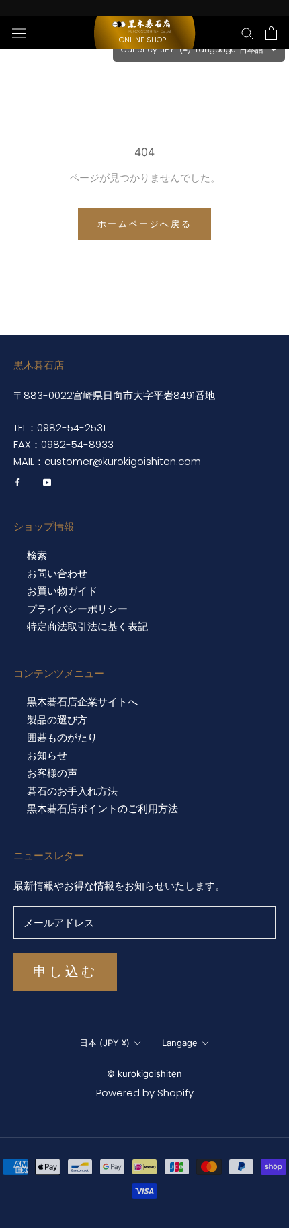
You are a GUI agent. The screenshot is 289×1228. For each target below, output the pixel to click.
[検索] (247, 32)
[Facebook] (17, 482)
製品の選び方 (57, 720)
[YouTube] (47, 482)
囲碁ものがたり (62, 737)
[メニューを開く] (19, 32)
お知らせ (47, 755)
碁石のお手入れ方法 (72, 791)
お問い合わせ (57, 573)
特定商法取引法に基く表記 (87, 626)
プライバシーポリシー (77, 609)
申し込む (65, 971)
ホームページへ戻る (144, 223)
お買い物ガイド (62, 591)
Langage (180, 1042)
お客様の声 (52, 773)
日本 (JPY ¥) (104, 1042)
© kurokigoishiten (144, 1073)
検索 (37, 555)
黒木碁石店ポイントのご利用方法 (102, 809)
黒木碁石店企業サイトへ (82, 702)
